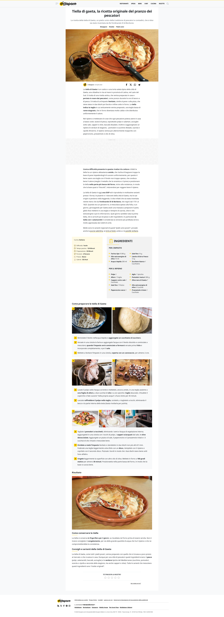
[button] (126, 84)
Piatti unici (120, 27)
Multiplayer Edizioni (126, 607)
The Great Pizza (114, 607)
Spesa (133, 4)
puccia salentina (96, 231)
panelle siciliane (131, 231)
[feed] (58, 606)
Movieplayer (87, 607)
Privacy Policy (93, 600)
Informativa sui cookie (81, 600)
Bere (140, 4)
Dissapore (103, 27)
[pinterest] (67, 606)
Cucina (153, 4)
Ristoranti (124, 4)
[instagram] (69, 606)
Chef (146, 4)
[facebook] (64, 606)
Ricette (161, 4)
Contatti (100, 600)
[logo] (67, 3)
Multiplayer (78, 607)
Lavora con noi (108, 600)
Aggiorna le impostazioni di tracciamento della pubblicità (131, 600)
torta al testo (111, 231)
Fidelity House (103, 607)
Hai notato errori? (136, 583)
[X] (61, 606)
